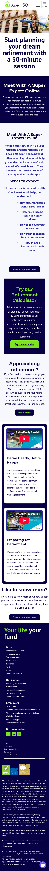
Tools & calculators (14, 673)
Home (6, 743)
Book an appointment (25, 269)
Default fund (11, 706)
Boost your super (13, 657)
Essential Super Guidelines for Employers (23, 709)
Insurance (10, 664)
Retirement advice (13, 693)
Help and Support (13, 719)
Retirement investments (15, 690)
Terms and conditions (11, 749)
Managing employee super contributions (22, 713)
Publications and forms (15, 696)
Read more (24, 412)
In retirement (11, 686)
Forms (8, 670)
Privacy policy (8, 746)
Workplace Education (14, 716)
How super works (13, 654)
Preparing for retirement (16, 683)
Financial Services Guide (12, 755)
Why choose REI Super (15, 650)
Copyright (7, 752)
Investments (11, 660)
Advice (9, 667)
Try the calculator (24, 344)
